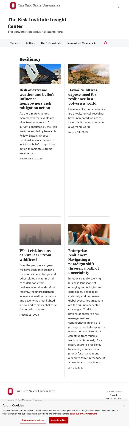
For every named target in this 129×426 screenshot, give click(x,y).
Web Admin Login (113, 398)
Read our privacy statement (83, 414)
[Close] (124, 405)
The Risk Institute (51, 43)
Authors (30, 43)
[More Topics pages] (19, 43)
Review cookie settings (33, 420)
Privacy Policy (115, 395)
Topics (14, 43)
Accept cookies (58, 420)
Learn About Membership (81, 43)
